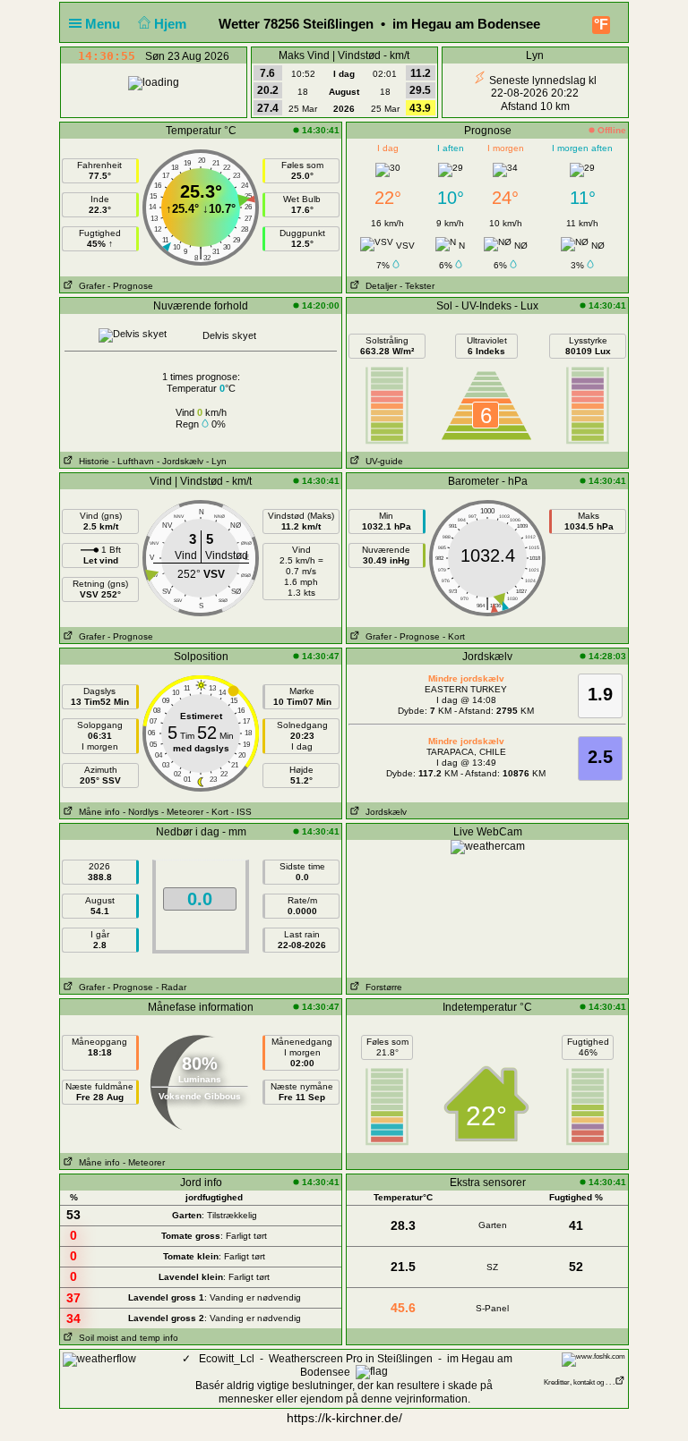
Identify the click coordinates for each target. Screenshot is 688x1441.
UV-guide (381, 461)
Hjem (172, 23)
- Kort (454, 636)
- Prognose (130, 286)
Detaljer (378, 286)
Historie (91, 461)
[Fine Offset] (593, 1359)
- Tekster (417, 286)
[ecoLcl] (99, 1358)
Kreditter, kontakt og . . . (579, 1382)
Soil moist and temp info (125, 1338)
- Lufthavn (133, 461)
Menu (104, 23)
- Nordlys (141, 812)
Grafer (89, 286)
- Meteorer (182, 812)
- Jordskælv (180, 461)
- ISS (241, 812)
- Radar (171, 987)
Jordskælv (383, 812)
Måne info (96, 812)
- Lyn (216, 461)
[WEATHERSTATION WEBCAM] (488, 846)
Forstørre (381, 987)
